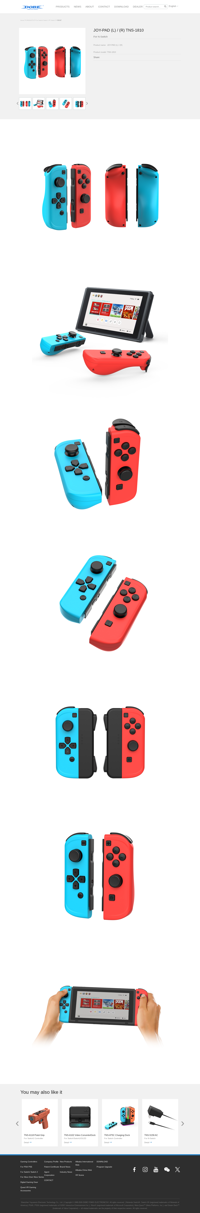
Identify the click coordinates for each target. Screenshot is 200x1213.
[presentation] (17, 102)
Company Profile (51, 1162)
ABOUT (89, 6)
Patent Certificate (51, 1167)
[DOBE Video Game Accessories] (32, 6)
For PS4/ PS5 (26, 1167)
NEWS (77, 6)
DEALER (138, 6)
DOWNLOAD (121, 6)
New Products (66, 1162)
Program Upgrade (104, 1167)
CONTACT (104, 6)
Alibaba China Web (83, 1170)
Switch (53, 20)
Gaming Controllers (28, 1162)
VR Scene (79, 1175)
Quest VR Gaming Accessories (28, 1189)
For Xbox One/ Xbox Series (32, 1177)
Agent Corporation (49, 1173)
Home (22, 20)
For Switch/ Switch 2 (42, 20)
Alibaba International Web (84, 1163)
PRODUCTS (63, 6)
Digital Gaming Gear (29, 1182)
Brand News (65, 1167)
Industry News (66, 1172)
